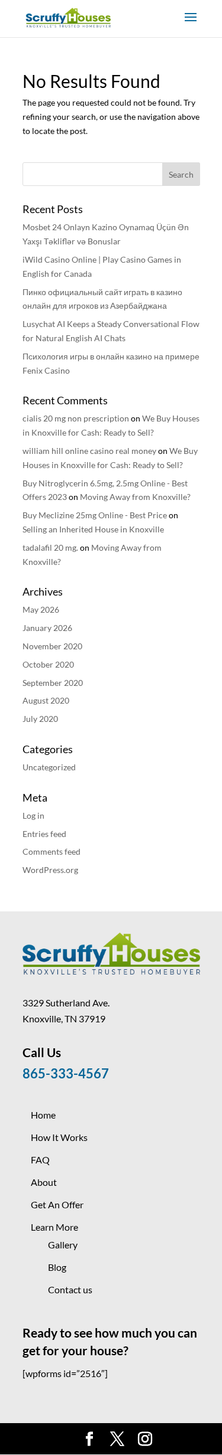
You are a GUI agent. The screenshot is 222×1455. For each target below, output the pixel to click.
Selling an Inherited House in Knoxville (93, 529)
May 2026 (40, 609)
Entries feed (44, 834)
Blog (57, 1267)
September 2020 (52, 683)
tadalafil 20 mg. (50, 547)
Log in (33, 815)
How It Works (59, 1137)
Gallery (63, 1244)
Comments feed (51, 851)
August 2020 (45, 700)
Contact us (70, 1289)
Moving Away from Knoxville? (135, 497)
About (44, 1182)
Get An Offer (57, 1204)
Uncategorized (49, 767)
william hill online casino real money (89, 451)
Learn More (54, 1226)
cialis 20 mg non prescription (75, 418)
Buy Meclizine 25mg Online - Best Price (94, 515)
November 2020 (52, 646)
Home (43, 1114)
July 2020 (40, 719)
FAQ (40, 1159)
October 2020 (48, 664)
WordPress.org (50, 870)
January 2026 (47, 628)
